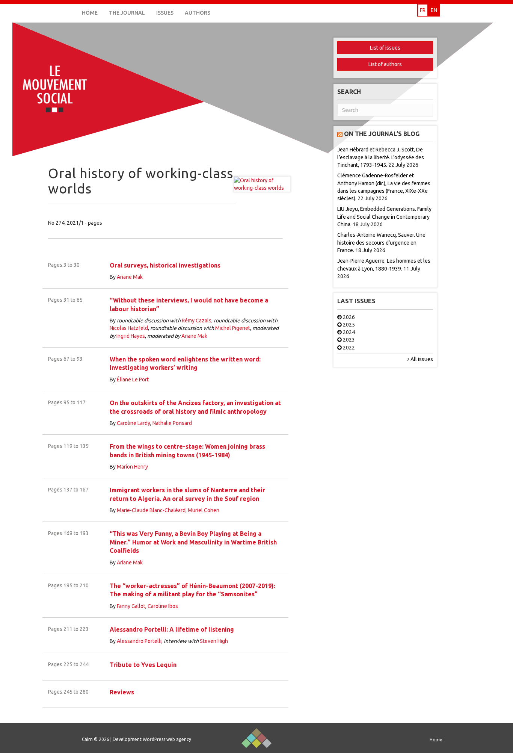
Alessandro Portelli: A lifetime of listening (172, 629)
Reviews (122, 692)
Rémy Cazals (196, 321)
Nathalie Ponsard (172, 423)
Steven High (214, 641)
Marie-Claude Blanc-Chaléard (151, 510)
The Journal (127, 13)
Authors (197, 13)
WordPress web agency (167, 739)
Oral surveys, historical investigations (165, 265)
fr (422, 10)
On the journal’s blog (381, 133)
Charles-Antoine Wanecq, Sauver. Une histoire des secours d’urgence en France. (381, 242)
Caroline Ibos (163, 606)
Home (90, 13)
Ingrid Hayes (130, 336)
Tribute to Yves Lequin (143, 664)
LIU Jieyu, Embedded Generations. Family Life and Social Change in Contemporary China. (384, 216)
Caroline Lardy (133, 423)
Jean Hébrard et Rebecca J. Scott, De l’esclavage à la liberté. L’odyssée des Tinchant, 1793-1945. (380, 157)
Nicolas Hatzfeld (129, 328)
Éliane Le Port (133, 379)
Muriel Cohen (203, 510)
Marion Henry (132, 467)
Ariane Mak (130, 277)
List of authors (385, 64)
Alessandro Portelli (139, 641)
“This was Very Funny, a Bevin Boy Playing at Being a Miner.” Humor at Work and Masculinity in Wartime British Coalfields (193, 542)
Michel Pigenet (232, 328)
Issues (165, 13)
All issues (421, 359)
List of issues (385, 48)
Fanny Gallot (131, 606)
